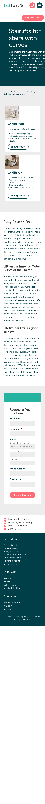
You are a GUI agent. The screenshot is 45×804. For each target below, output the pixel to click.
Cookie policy (22, 616)
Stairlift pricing (11, 564)
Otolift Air (15, 173)
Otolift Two (16, 124)
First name (15, 418)
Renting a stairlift (12, 561)
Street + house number (20, 443)
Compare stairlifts (12, 557)
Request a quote (32, 17)
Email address (17, 479)
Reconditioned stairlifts (23, 92)
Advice (7, 581)
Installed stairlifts (12, 588)
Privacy (9, 616)
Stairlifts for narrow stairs (15, 554)
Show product (18, 147)
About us (8, 578)
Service (7, 609)
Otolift (37, 375)
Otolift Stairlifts (11, 545)
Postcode (14, 459)
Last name (16, 429)
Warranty (8, 606)
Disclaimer (35, 616)
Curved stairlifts (11, 548)
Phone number (17, 468)
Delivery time (10, 585)
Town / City (15, 451)
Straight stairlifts (11, 551)
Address (14, 439)
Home (6, 92)
